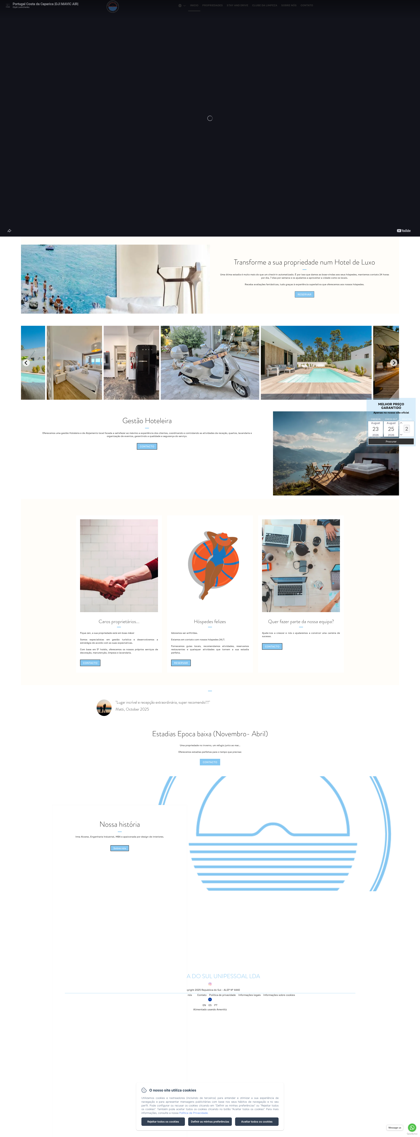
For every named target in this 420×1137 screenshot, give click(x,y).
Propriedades (212, 5)
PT (215, 1005)
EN (204, 1005)
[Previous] (26, 362)
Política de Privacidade (193, 1112)
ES (210, 1005)
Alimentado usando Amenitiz (210, 1009)
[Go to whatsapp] (412, 1128)
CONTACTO (147, 446)
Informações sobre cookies (279, 994)
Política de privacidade (222, 994)
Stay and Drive (237, 5)
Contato (307, 5)
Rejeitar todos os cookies (163, 1121)
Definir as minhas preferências (210, 1121)
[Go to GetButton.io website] (412, 1134)
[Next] (393, 362)
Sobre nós (289, 5)
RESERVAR (304, 294)
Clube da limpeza (264, 5)
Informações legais (249, 994)
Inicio (194, 5)
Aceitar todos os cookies (257, 1121)
